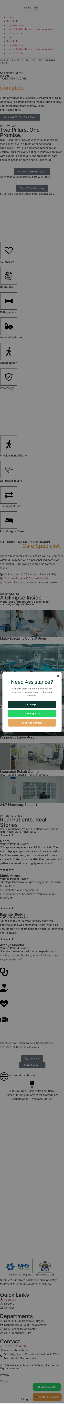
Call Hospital (32, 704)
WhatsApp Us (32, 713)
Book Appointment (32, 722)
